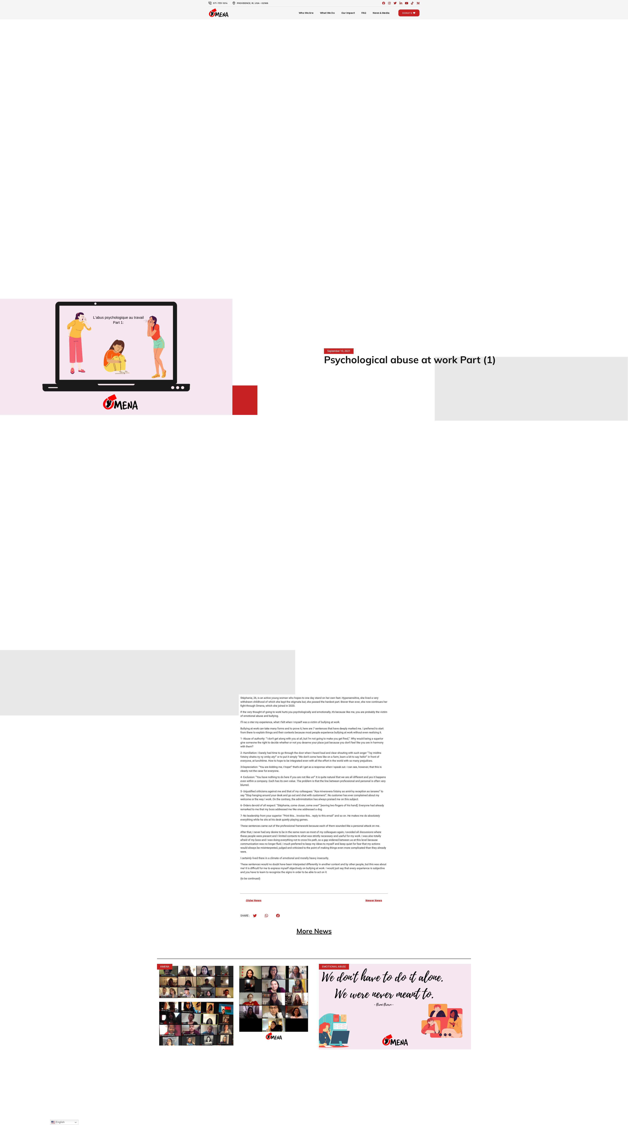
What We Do (327, 13)
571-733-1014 (220, 3)
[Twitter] (395, 3)
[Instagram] (389, 3)
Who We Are (306, 13)
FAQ (363, 13)
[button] (255, 916)
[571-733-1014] (210, 3)
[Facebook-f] (383, 3)
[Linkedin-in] (400, 3)
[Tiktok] (412, 3)
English (60, 1122)
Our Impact (348, 13)
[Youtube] (406, 3)
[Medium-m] (418, 3)
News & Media (381, 13)
